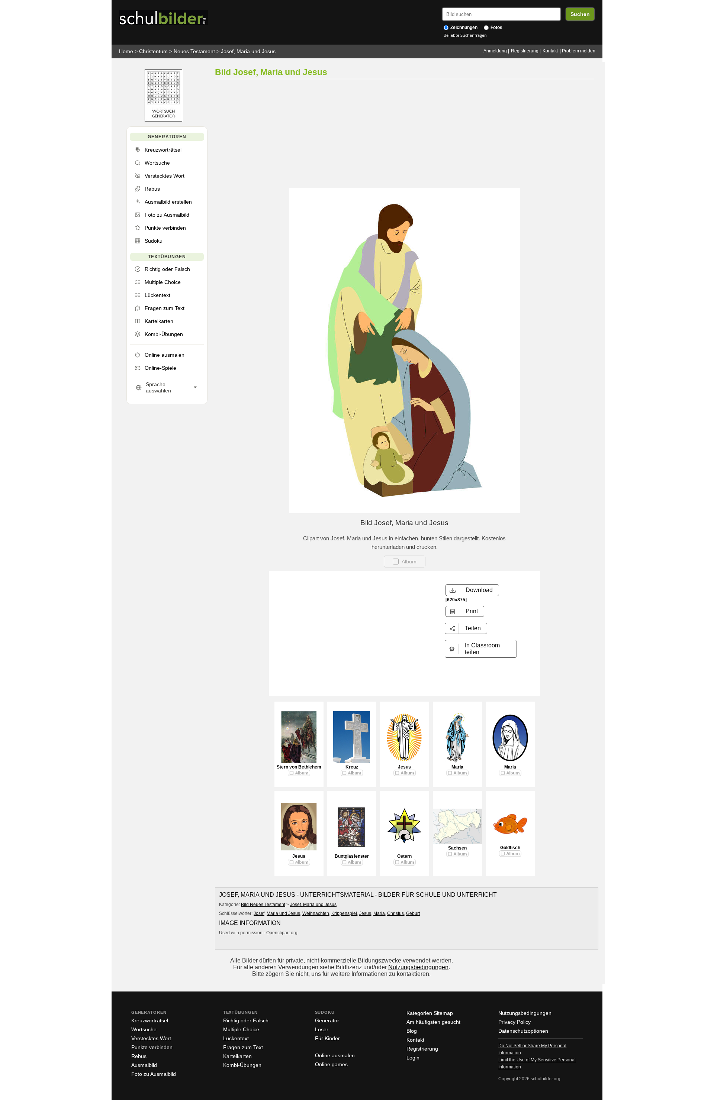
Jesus (404, 767)
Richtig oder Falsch (245, 1020)
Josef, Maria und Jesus (248, 51)
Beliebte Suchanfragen (465, 35)
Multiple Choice (241, 1029)
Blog (411, 1031)
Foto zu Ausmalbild (153, 1074)
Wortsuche (144, 1029)
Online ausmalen (335, 1055)
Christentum (153, 51)
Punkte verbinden (152, 1047)
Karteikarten (237, 1056)
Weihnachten (315, 913)
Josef (259, 913)
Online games (331, 1064)
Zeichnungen (463, 27)
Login (412, 1058)
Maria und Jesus (283, 913)
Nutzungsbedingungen (418, 967)
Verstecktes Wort (151, 1038)
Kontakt (550, 51)
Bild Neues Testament (263, 904)
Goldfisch (510, 847)
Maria (457, 767)
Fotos (495, 27)
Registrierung (524, 51)
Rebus (139, 1056)
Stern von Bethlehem (299, 767)
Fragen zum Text (243, 1047)
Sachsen (457, 848)
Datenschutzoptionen (523, 1031)
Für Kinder (327, 1038)
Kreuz (351, 767)
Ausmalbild (144, 1065)
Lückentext (236, 1038)
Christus (395, 913)
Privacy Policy (514, 1022)
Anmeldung (495, 51)
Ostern (404, 856)
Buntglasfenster (352, 856)
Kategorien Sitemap (429, 1013)
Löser (321, 1029)
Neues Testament (194, 51)
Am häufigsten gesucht (433, 1022)
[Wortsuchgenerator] (163, 120)
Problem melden (578, 51)
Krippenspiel (344, 913)
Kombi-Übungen (242, 1065)
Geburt (413, 913)
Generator (327, 1020)
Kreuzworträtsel (149, 1020)
